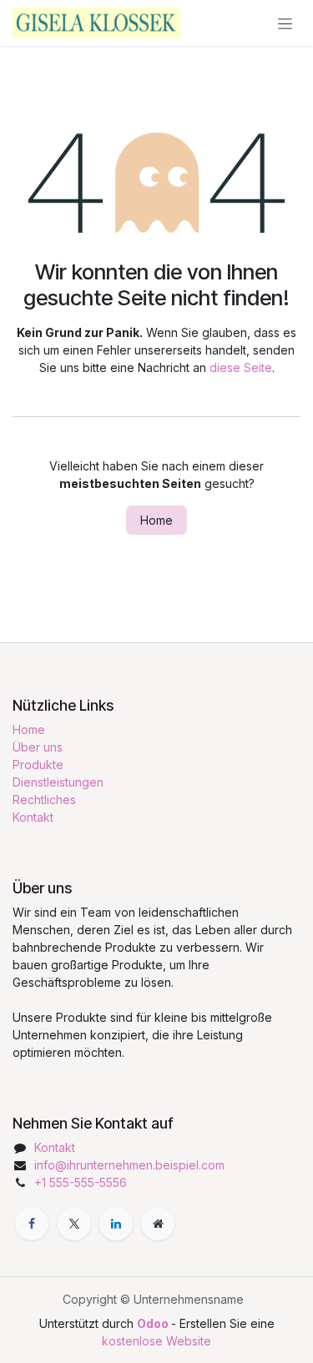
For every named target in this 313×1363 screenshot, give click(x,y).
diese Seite (241, 367)
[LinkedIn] (116, 1223)
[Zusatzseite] (157, 1223)
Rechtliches (44, 799)
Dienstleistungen (58, 782)
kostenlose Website (156, 1341)
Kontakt (33, 817)
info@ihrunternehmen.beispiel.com (129, 1165)
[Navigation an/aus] (285, 23)
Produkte (38, 764)
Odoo (154, 1323)
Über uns (38, 747)
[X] (74, 1223)
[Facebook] (31, 1223)
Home (156, 520)
